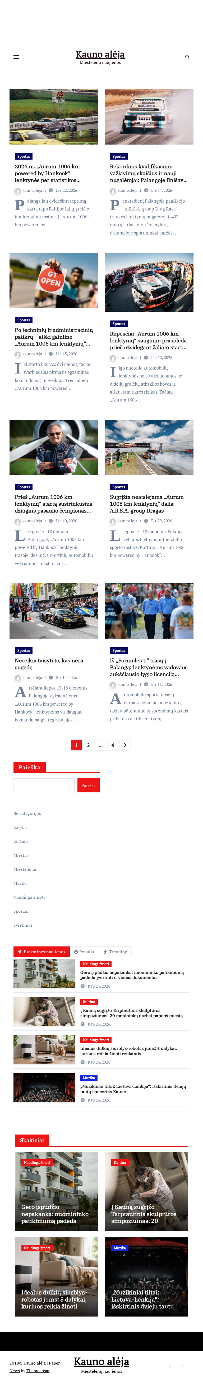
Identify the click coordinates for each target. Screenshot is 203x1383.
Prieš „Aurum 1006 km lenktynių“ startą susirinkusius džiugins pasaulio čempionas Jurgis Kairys (53, 507)
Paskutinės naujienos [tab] (44, 952)
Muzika (20, 883)
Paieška (29, 767)
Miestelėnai (24, 869)
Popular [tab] (86, 952)
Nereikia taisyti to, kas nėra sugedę (49, 664)
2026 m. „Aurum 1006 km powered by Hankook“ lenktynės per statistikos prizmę (47, 176)
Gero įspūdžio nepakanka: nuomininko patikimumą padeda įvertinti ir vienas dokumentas (132, 975)
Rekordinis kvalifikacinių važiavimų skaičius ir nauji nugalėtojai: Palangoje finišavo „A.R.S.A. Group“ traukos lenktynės (148, 180)
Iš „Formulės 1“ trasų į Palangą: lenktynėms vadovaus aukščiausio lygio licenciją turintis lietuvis (149, 671)
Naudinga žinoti (29, 897)
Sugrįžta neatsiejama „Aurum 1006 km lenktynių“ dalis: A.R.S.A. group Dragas (147, 503)
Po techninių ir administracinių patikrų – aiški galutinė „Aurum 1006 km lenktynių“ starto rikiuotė (54, 340)
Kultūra (20, 841)
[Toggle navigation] (16, 57)
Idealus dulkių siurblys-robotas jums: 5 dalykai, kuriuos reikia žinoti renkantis (128, 1051)
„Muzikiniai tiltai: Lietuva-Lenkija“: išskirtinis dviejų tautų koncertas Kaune (133, 1089)
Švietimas (23, 925)
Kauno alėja (100, 54)
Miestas (20, 855)
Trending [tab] (117, 952)
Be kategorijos (27, 813)
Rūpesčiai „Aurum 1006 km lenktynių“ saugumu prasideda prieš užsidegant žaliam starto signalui (149, 344)
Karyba (20, 827)
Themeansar (37, 1371)
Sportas (23, 156)
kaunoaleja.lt (34, 190)
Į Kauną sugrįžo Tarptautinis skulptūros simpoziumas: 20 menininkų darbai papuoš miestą (131, 1013)
